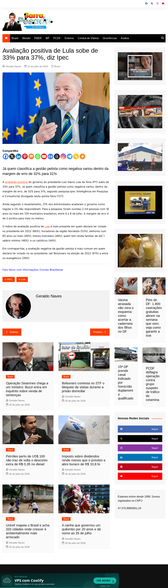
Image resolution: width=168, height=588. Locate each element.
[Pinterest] (25, 156)
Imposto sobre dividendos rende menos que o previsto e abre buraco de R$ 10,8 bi (83, 460)
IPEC (9, 279)
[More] (82, 156)
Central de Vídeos (88, 38)
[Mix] (31, 156)
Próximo (97, 332)
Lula (47, 226)
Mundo (26, 38)
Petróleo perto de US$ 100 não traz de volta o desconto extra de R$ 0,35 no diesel (26, 460)
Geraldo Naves (13, 66)
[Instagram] (63, 156)
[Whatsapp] (38, 156)
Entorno (69, 38)
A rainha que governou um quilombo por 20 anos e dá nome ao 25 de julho (81, 529)
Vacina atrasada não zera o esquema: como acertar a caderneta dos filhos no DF (126, 315)
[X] (12, 156)
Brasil (15, 38)
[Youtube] (44, 156)
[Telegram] (70, 156)
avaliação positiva (16, 182)
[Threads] (57, 156)
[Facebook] (6, 156)
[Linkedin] (18, 156)
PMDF (38, 38)
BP (47, 38)
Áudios (125, 38)
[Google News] (50, 156)
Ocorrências (110, 38)
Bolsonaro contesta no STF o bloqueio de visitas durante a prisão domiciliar (83, 387)
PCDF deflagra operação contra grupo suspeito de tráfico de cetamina (152, 384)
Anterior (14, 332)
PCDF (57, 38)
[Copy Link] (76, 156)
